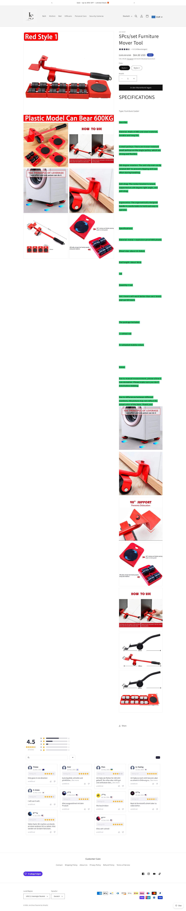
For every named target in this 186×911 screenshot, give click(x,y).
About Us (83, 865)
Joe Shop (32, 905)
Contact (59, 865)
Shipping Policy (71, 865)
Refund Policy (108, 865)
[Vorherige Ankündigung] (52, 3)
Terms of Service (123, 865)
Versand (130, 59)
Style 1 (124, 68)
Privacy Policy (95, 865)
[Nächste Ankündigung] (134, 3)
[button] (136, 16)
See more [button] (75, 780)
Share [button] (124, 726)
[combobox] (72, 757)
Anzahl (121, 73)
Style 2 (137, 68)
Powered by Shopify (41, 905)
